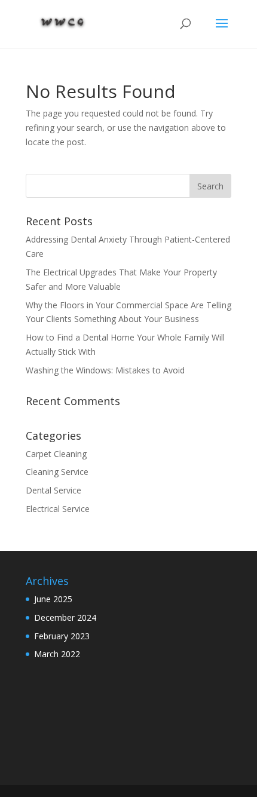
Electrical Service (58, 508)
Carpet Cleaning (56, 453)
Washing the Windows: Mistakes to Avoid (106, 370)
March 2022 (57, 654)
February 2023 (62, 636)
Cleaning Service (57, 471)
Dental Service (53, 490)
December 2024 (65, 617)
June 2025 (53, 599)
